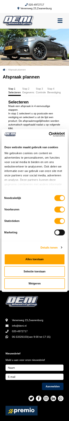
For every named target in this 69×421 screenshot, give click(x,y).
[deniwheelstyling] (38, 398)
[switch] (59, 209)
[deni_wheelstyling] (46, 398)
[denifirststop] (31, 398)
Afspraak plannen (17, 69)
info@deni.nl (19, 325)
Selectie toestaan (34, 271)
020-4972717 (36, 4)
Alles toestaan (34, 259)
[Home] (4, 70)
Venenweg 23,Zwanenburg (36, 8)
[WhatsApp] (60, 398)
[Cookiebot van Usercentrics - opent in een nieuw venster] (49, 134)
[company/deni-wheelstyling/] (53, 398)
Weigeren (35, 283)
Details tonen (49, 247)
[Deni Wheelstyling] (34, 301)
